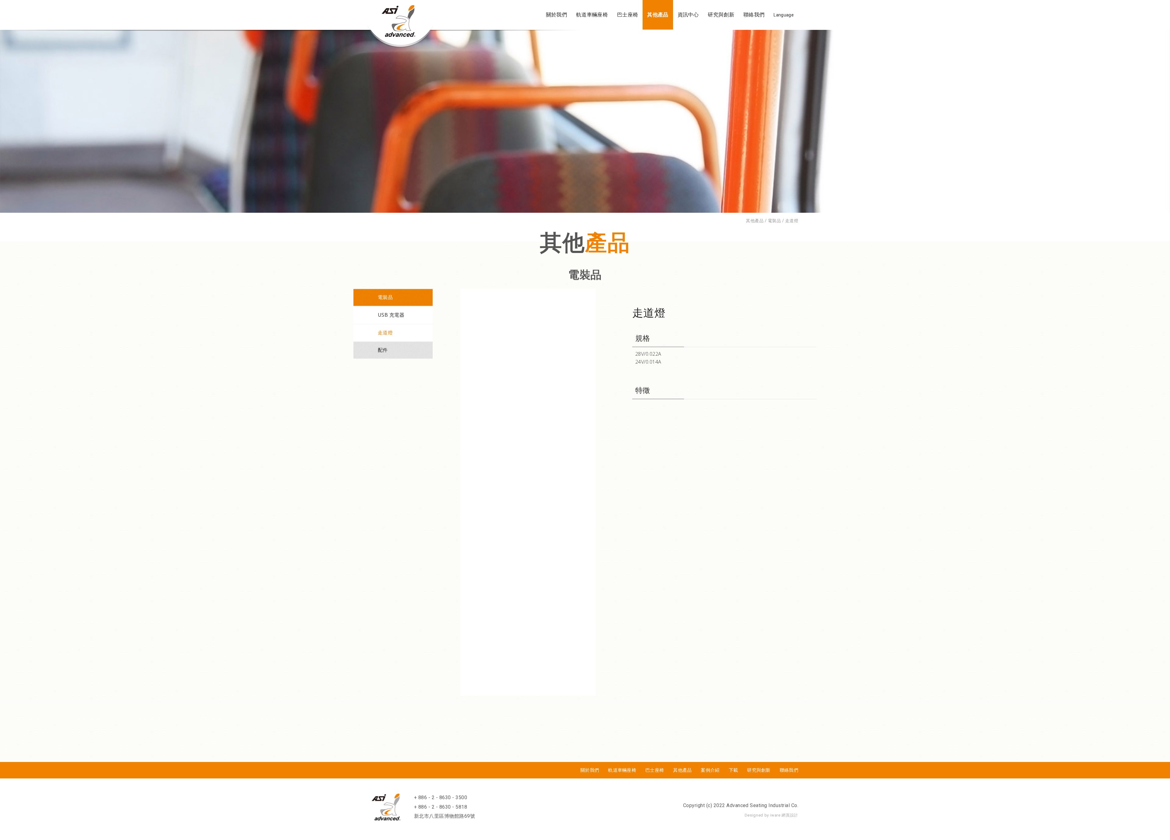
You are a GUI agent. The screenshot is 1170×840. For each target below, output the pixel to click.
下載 (733, 770)
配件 (383, 350)
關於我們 (556, 15)
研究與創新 (721, 15)
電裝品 (385, 297)
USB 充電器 (391, 314)
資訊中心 (688, 15)
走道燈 (385, 332)
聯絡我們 (753, 15)
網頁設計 (790, 815)
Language (784, 14)
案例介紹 (710, 770)
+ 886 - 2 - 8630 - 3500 (440, 797)
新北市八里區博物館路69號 (444, 816)
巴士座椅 (627, 15)
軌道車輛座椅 (592, 15)
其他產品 (657, 15)
